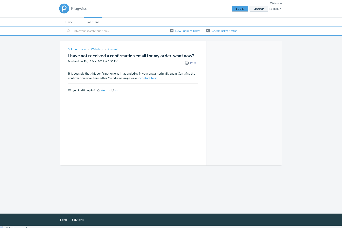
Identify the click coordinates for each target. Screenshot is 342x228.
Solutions (92, 22)
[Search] (68, 31)
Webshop (97, 49)
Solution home (77, 49)
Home (69, 22)
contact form (148, 78)
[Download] (164, 62)
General (113, 49)
